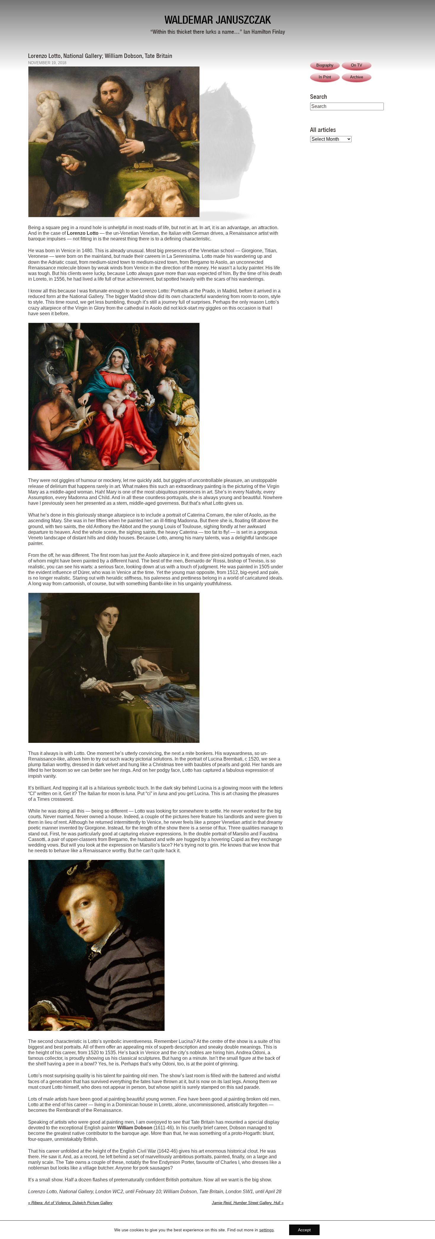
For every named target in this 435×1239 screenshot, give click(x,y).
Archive (356, 77)
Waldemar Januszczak (218, 19)
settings (266, 1229)
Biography (325, 65)
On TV (356, 65)
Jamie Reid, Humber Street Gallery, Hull (247, 1203)
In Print (325, 77)
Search (318, 96)
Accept (304, 1229)
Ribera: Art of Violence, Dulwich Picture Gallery (70, 1203)
